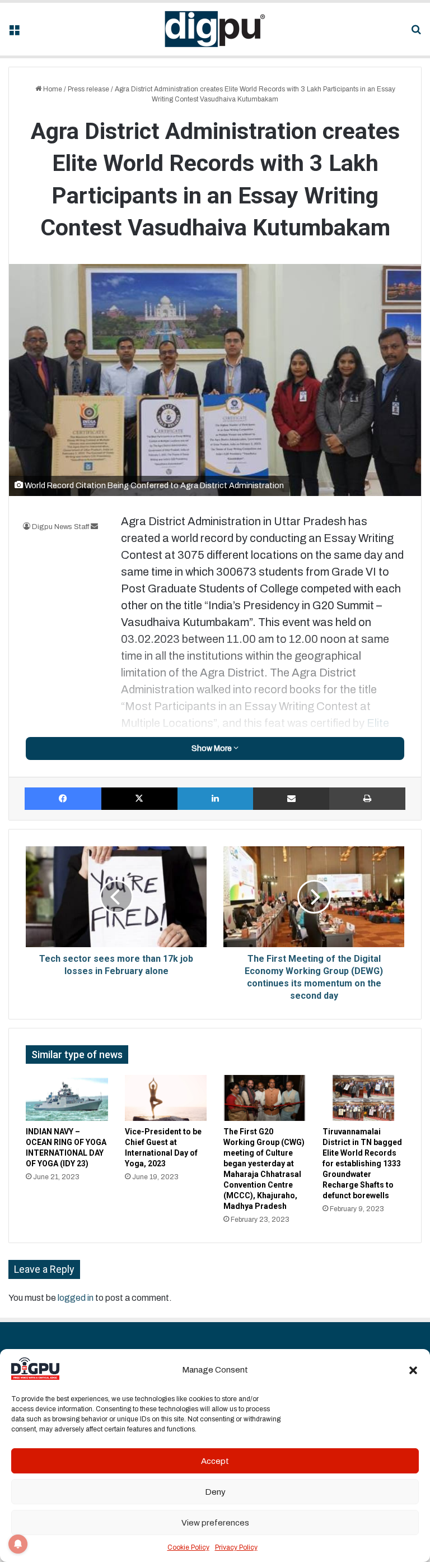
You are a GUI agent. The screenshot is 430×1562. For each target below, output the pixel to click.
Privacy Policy (236, 1547)
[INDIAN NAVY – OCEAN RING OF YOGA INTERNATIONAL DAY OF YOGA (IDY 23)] (67, 1098)
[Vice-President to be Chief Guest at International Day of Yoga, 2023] (166, 1098)
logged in (76, 1298)
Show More (212, 748)
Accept (215, 1461)
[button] (413, 1370)
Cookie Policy (188, 1547)
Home (51, 89)
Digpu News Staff (60, 527)
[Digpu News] (215, 29)
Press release (88, 89)
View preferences (215, 1522)
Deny (215, 1491)
